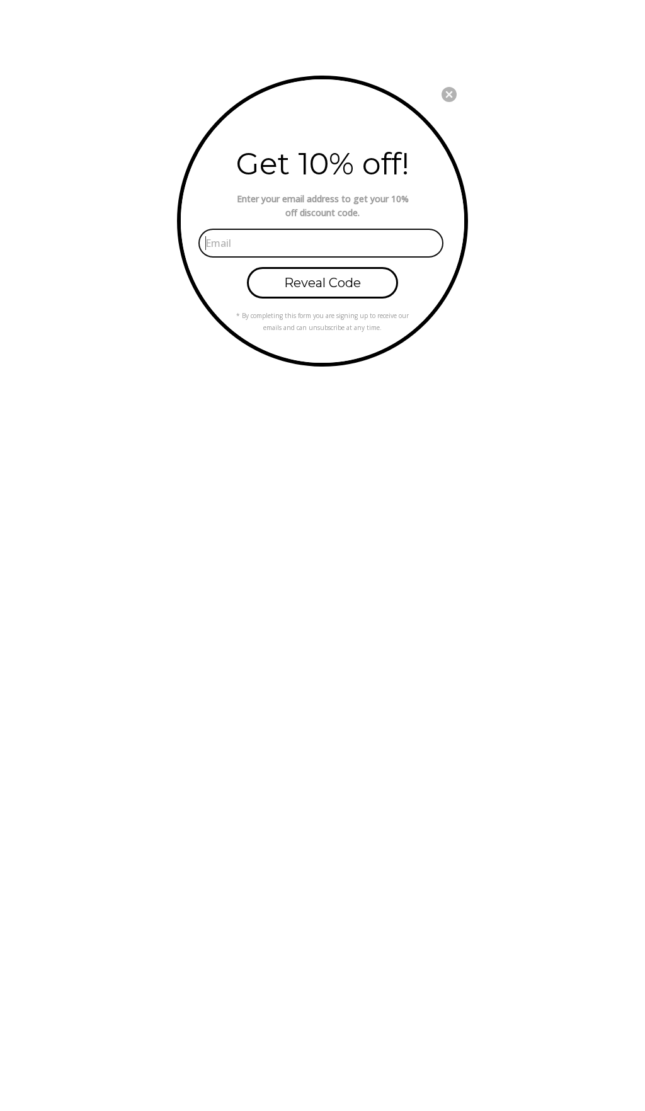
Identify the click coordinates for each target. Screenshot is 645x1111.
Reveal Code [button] (322, 282)
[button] (449, 94)
